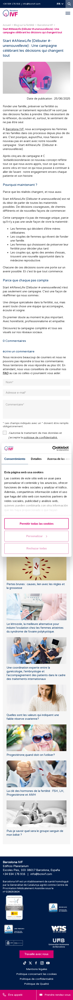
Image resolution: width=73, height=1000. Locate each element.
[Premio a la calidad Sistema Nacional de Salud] (14, 907)
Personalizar (34, 535)
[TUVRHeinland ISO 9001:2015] (59, 907)
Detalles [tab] (36, 458)
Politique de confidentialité (36, 979)
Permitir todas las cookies (37, 523)
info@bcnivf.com (31, 4)
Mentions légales (36, 969)
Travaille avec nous (36, 954)
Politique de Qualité (36, 983)
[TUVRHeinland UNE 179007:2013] (14, 929)
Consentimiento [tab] (14, 458)
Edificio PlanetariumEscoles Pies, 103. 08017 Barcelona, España (31, 868)
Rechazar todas (36, 548)
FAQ (6, 373)
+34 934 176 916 (11, 4)
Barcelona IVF (15, 129)
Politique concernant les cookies (36, 974)
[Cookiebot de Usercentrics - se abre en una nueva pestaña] (52, 448)
